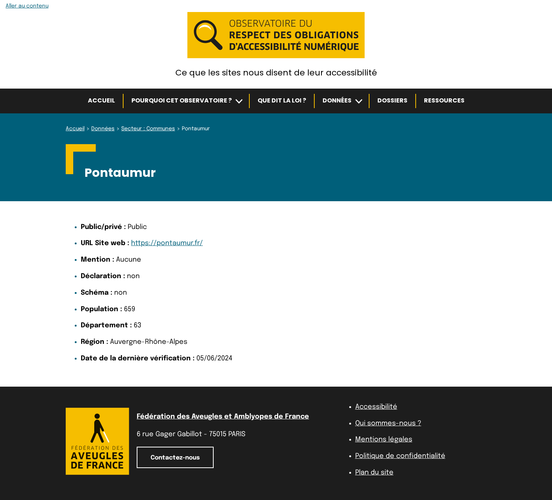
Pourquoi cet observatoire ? (181, 100)
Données (337, 100)
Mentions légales (383, 439)
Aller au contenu (27, 6)
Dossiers (392, 100)
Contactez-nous (175, 458)
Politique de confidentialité (400, 456)
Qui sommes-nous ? (388, 423)
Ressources (444, 100)
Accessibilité (376, 407)
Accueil (101, 100)
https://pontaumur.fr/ (167, 243)
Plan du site (374, 472)
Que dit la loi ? (282, 100)
